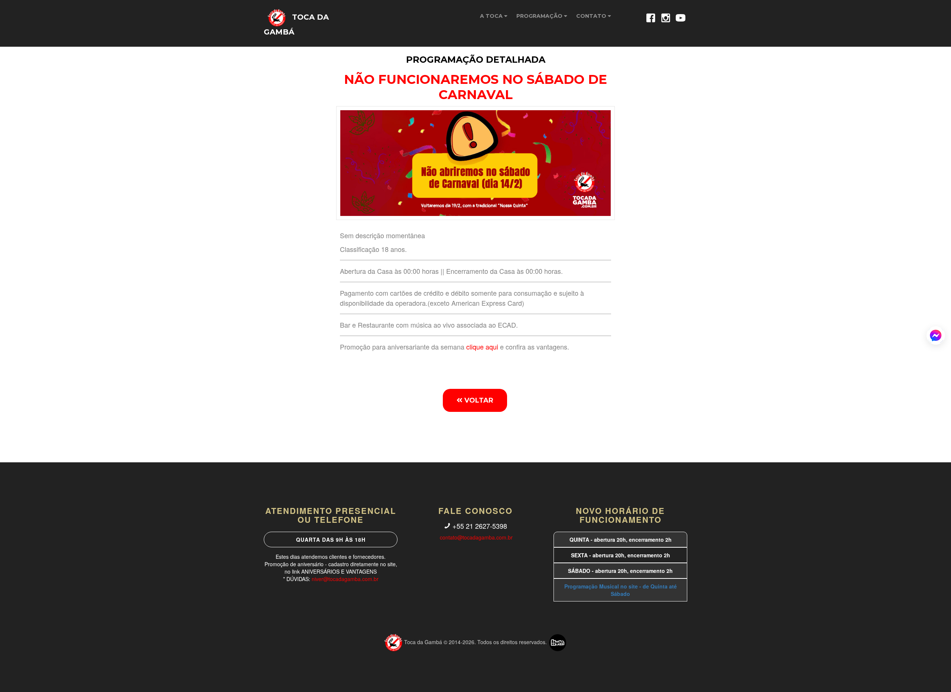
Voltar (477, 400)
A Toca (492, 16)
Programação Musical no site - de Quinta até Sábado (620, 590)
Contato (592, 16)
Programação (540, 16)
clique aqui (482, 346)
